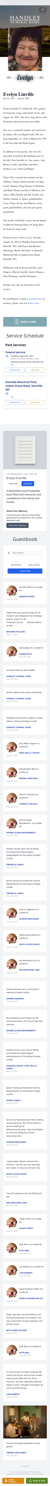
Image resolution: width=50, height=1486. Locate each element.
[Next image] (44, 1422)
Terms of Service (32, 1474)
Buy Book (28, 483)
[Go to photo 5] (27, 1436)
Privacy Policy (18, 1474)
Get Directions (15, 370)
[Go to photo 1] (21, 1437)
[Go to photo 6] (29, 1436)
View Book (13, 483)
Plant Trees (35, 370)
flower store (33, 303)
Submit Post (25, 571)
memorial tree (35, 298)
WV (12, 364)
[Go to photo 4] (25, 1436)
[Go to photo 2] (22, 1436)
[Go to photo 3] (24, 1436)
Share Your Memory (17, 525)
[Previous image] (5, 1422)
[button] (25, 1422)
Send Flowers (35, 402)
